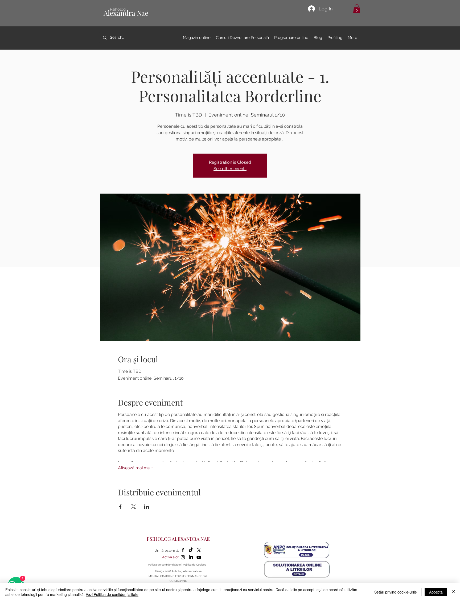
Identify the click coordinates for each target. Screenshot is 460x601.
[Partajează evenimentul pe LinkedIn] (146, 506)
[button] (356, 8)
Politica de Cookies (194, 564)
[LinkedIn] (191, 557)
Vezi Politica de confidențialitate (112, 594)
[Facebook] (183, 550)
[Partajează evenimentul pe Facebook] (120, 506)
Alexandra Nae (126, 13)
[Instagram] (183, 557)
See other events (230, 168)
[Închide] (453, 592)
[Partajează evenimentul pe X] (133, 506)
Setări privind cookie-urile (395, 592)
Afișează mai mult (135, 467)
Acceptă (436, 592)
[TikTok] (191, 550)
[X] (199, 550)
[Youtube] (199, 557)
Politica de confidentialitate (164, 564)
